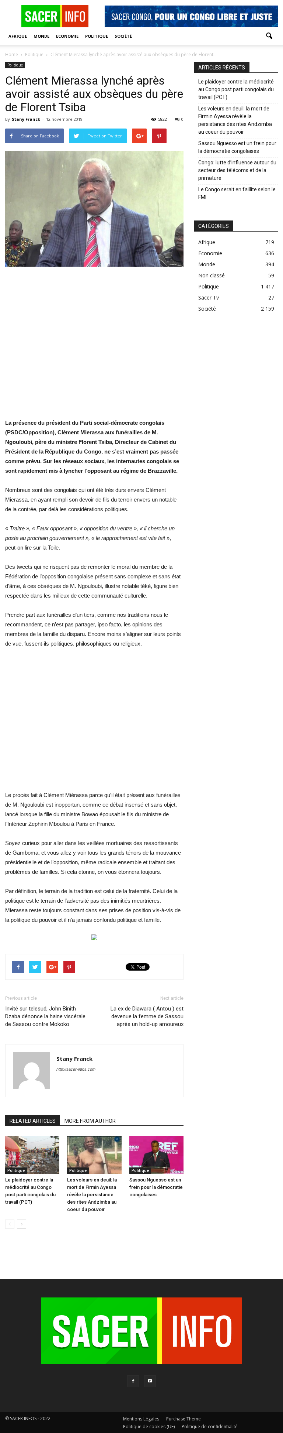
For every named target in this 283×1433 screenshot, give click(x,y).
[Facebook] (133, 1381)
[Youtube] (150, 1381)
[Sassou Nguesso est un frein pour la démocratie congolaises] (156, 1154)
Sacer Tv (208, 297)
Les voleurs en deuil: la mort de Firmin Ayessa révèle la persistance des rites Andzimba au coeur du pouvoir (92, 1194)
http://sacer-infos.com (75, 1069)
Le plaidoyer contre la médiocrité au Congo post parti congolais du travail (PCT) (236, 89)
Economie (67, 36)
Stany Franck (26, 119)
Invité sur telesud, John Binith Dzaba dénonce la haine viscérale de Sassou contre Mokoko (45, 1016)
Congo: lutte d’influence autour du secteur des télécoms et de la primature (237, 170)
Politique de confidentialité (210, 1426)
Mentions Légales (141, 1419)
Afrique (17, 36)
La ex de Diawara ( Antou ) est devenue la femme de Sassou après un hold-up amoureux (147, 1016)
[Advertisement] (94, 347)
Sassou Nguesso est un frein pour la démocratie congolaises (156, 1187)
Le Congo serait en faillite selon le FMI (237, 193)
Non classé (211, 275)
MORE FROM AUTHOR (90, 1121)
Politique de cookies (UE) (149, 1426)
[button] (269, 36)
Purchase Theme (183, 1419)
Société (123, 36)
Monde (41, 36)
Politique (96, 36)
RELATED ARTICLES (33, 1121)
